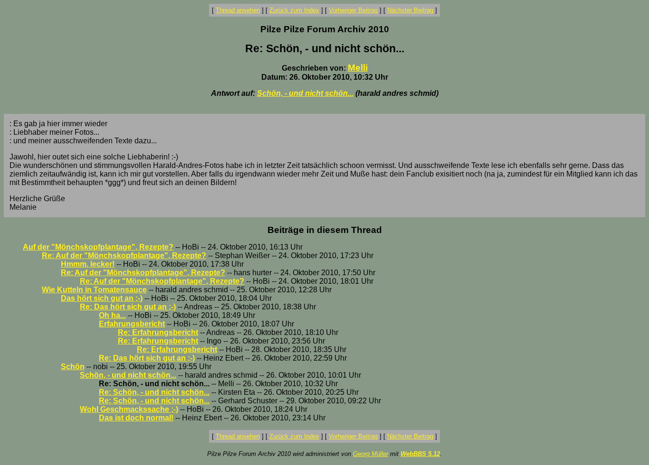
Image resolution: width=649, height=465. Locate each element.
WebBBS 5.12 (420, 453)
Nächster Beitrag (410, 10)
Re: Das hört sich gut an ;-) (128, 307)
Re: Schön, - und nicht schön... (154, 392)
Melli (358, 68)
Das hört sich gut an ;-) (102, 298)
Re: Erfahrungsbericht (158, 332)
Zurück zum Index (294, 10)
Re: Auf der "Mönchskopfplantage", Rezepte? (124, 255)
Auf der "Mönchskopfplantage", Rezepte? (98, 247)
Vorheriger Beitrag (353, 10)
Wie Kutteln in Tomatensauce (94, 290)
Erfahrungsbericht (132, 324)
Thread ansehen (238, 10)
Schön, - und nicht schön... (305, 93)
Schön (73, 367)
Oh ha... (112, 315)
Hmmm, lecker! (88, 264)
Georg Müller (370, 453)
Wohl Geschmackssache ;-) (129, 409)
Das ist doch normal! (136, 418)
